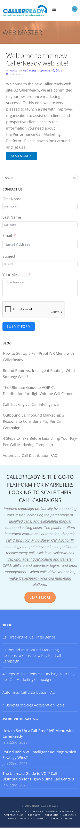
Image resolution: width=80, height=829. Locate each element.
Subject (8, 256)
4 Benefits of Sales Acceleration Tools (33, 705)
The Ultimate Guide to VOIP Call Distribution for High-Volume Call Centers (38, 390)
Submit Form (19, 326)
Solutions (51, 815)
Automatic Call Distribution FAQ (30, 455)
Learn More (40, 597)
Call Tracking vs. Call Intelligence (31, 404)
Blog (8, 625)
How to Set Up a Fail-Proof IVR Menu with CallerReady (38, 356)
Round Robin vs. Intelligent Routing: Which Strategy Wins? (40, 373)
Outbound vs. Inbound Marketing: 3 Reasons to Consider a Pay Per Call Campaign (33, 421)
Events (13, 70)
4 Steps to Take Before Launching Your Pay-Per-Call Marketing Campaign (40, 441)
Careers (55, 818)
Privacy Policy (17, 811)
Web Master (31, 70)
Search (75, 9)
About (68, 818)
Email (7, 235)
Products (34, 815)
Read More (21, 155)
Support (39, 818)
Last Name (11, 217)
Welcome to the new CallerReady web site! (37, 59)
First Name (11, 198)
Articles (68, 815)
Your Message (14, 274)
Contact (24, 818)
